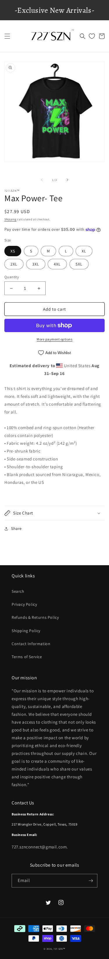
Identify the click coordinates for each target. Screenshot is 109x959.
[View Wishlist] (92, 36)
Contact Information (31, 643)
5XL (79, 264)
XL (84, 251)
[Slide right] (67, 179)
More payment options (54, 339)
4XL (57, 264)
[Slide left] (41, 179)
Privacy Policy (24, 604)
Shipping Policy (26, 630)
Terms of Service (27, 656)
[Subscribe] (90, 880)
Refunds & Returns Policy (35, 617)
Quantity (11, 276)
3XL (35, 264)
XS (12, 251)
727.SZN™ (59, 948)
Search (18, 591)
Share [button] (16, 528)
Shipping (10, 219)
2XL (13, 264)
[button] (7, 36)
